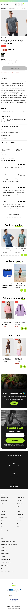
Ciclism (3, 520)
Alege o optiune (14, 68)
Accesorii (19, 503)
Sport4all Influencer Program (8, 541)
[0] (22, 4)
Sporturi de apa (4, 529)
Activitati (3, 511)
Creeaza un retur (5, 568)
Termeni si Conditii (5, 559)
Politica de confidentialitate (7, 571)
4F (5, 37)
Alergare (3, 514)
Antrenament (4, 517)
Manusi (19, 520)
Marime (3, 59)
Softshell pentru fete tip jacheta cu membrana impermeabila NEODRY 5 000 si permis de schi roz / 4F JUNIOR (20, 321)
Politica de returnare (6, 565)
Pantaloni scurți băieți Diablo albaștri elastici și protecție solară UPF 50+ (7, 284)
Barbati (3, 494)
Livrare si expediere (6, 562)
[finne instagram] (12, 583)
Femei (18, 494)
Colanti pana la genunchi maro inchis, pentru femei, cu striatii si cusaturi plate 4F (8, 359)
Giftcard (3, 556)
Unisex (19, 511)
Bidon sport (20, 514)
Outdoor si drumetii (5, 526)
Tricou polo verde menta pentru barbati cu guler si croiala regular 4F (20, 249)
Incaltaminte (4, 500)
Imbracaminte (4, 497)
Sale (2, 503)
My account (4, 550)
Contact (3, 547)
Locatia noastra (17, 606)
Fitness (3, 523)
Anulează (3, 64)
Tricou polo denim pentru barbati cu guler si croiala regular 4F (7, 249)
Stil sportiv (3, 533)
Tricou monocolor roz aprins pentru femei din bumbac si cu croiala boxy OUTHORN (7, 321)
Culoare (3, 53)
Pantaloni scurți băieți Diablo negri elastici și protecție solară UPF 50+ (19, 284)
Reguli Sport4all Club (6, 553)
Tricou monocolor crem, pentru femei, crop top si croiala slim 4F (20, 359)
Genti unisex (20, 517)
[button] (22, 255)
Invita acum (14, 403)
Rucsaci (19, 523)
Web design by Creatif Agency (14, 608)
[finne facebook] (15, 583)
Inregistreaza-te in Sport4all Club (9, 544)
